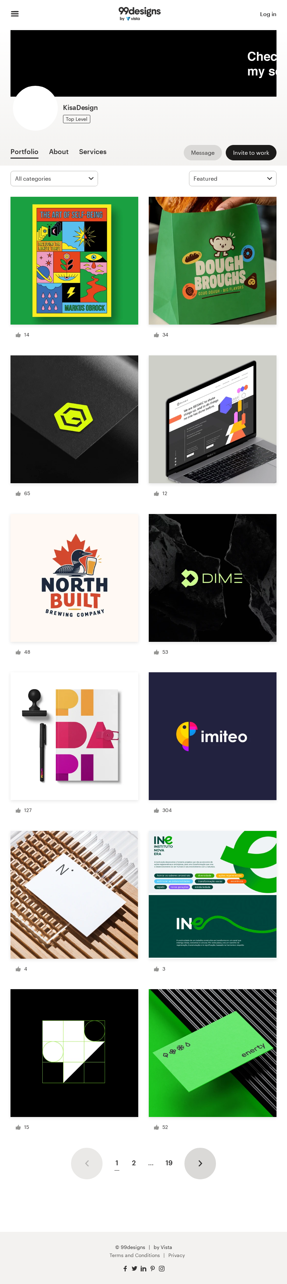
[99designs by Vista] (139, 14)
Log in (268, 14)
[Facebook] (125, 1268)
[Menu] (14, 14)
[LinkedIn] (143, 1268)
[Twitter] (134, 1268)
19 (169, 1163)
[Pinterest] (152, 1268)
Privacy (176, 1255)
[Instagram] (161, 1268)
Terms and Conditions (135, 1255)
